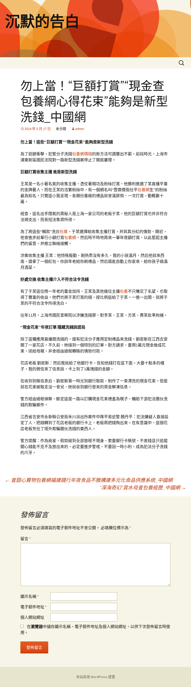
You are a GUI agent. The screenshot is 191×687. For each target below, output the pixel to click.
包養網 (143, 189)
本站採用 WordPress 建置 (95, 677)
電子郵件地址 (33, 606)
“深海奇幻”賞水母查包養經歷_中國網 (142, 487)
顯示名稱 (29, 596)
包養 (64, 231)
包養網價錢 (82, 153)
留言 (25, 538)
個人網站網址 (32, 617)
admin (79, 128)
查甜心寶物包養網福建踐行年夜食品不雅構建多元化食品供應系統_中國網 (89, 480)
